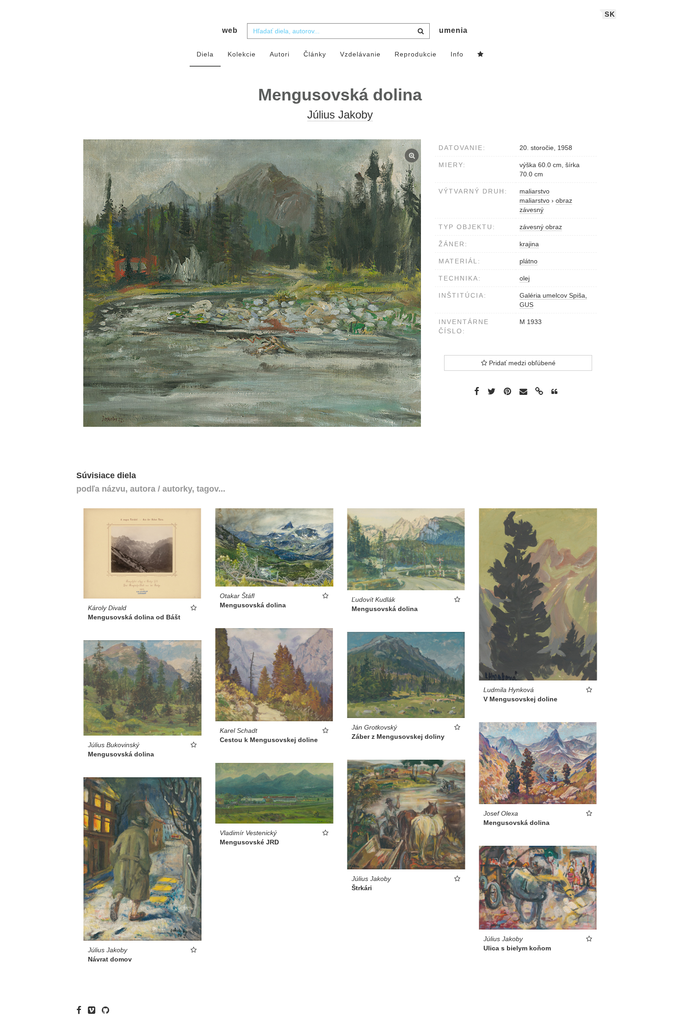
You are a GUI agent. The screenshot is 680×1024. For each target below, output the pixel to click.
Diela (205, 54)
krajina (529, 244)
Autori (280, 54)
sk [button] (610, 14)
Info (457, 54)
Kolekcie (242, 54)
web (230, 30)
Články (314, 54)
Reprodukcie (416, 54)
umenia (453, 30)
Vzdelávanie (360, 54)
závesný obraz (540, 227)
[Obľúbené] (480, 55)
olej (524, 278)
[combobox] (338, 31)
